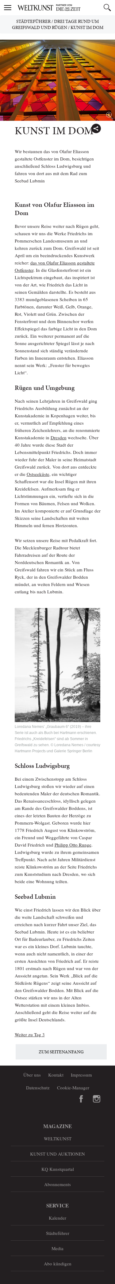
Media (57, 1248)
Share (96, 128)
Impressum (81, 1075)
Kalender (57, 1218)
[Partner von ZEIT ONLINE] (65, 7)
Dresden (59, 437)
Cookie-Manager (73, 1087)
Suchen (107, 7)
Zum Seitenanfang (61, 1052)
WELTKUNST (57, 1138)
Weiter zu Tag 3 (30, 1034)
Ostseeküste (38, 474)
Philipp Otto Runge (73, 845)
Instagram (96, 1098)
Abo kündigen (57, 1264)
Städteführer (33, 21)
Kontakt (55, 1075)
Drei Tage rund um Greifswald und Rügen (55, 24)
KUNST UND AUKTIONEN (57, 1154)
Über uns (32, 1075)
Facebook (81, 1098)
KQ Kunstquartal (57, 1169)
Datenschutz (38, 1087)
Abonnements (57, 1184)
